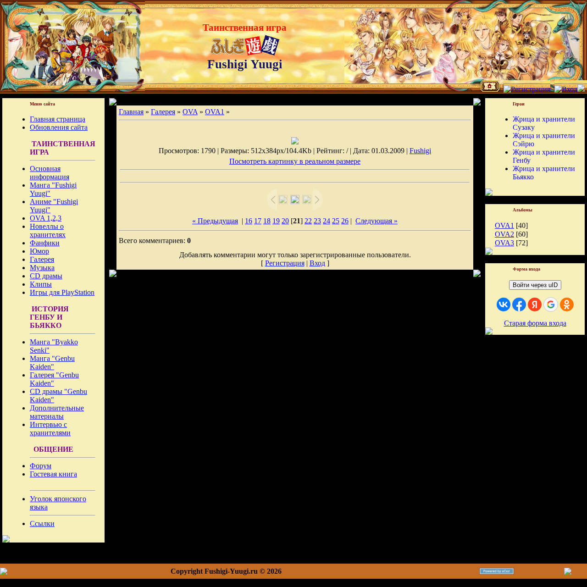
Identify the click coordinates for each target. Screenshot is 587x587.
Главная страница (57, 119)
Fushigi (420, 151)
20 (285, 221)
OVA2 (504, 234)
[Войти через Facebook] (519, 304)
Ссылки (42, 523)
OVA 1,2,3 (45, 218)
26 (345, 221)
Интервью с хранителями (50, 429)
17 (257, 221)
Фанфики (45, 243)
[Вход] (565, 89)
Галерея (42, 259)
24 (326, 221)
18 (267, 221)
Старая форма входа (535, 323)
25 (335, 221)
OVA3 (504, 243)
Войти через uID (535, 285)
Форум (40, 466)
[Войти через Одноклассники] (567, 304)
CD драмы (46, 276)
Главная (131, 112)
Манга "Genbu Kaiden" (52, 362)
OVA (190, 112)
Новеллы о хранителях (48, 230)
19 (276, 221)
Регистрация (285, 263)
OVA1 (214, 112)
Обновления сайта (59, 127)
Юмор (39, 251)
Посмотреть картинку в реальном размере (294, 161)
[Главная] (490, 89)
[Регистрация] (527, 89)
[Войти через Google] (550, 304)
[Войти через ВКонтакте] (503, 304)
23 (317, 221)
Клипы (41, 284)
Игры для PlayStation (62, 292)
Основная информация (49, 173)
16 (248, 221)
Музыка (42, 267)
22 (308, 221)
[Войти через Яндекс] (535, 304)
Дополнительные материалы (57, 412)
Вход (317, 263)
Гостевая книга (53, 474)
